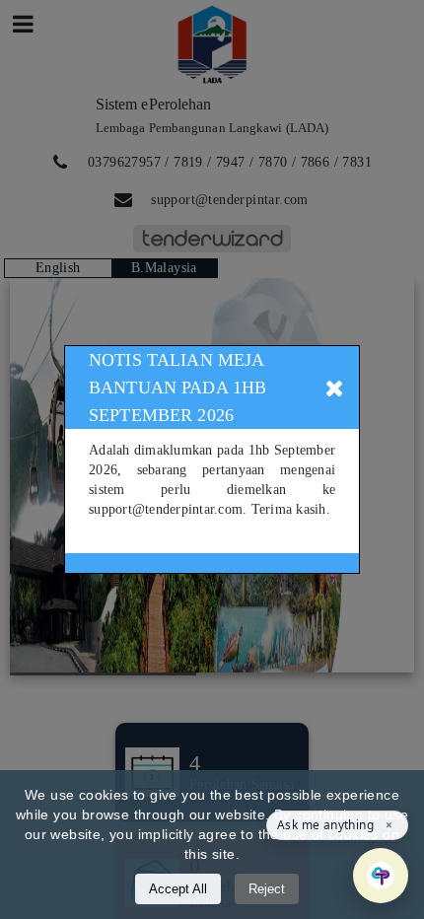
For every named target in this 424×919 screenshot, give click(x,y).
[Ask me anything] (380, 875)
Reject (266, 889)
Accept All (178, 889)
